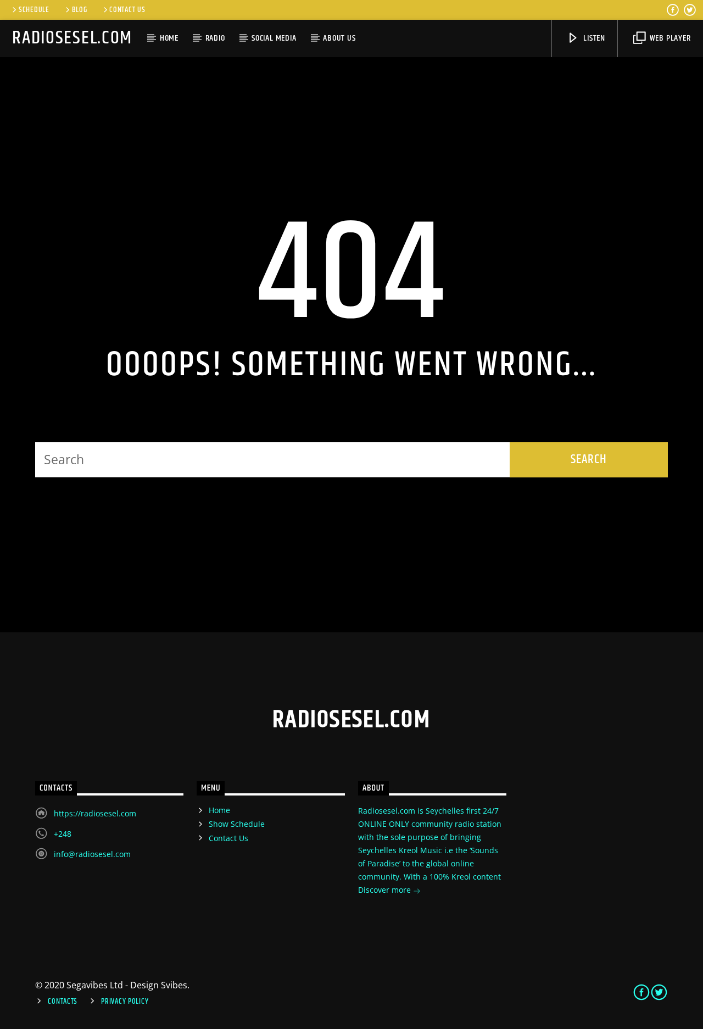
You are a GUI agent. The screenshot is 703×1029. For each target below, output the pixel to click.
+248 (62, 833)
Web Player (669, 38)
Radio (215, 38)
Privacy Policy (124, 1001)
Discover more (385, 890)
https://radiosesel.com (95, 813)
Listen (593, 38)
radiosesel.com (72, 38)
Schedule (34, 10)
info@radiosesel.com (92, 854)
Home (169, 38)
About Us (339, 38)
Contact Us (127, 10)
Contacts (62, 1001)
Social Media (274, 38)
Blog (79, 10)
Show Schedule (237, 824)
